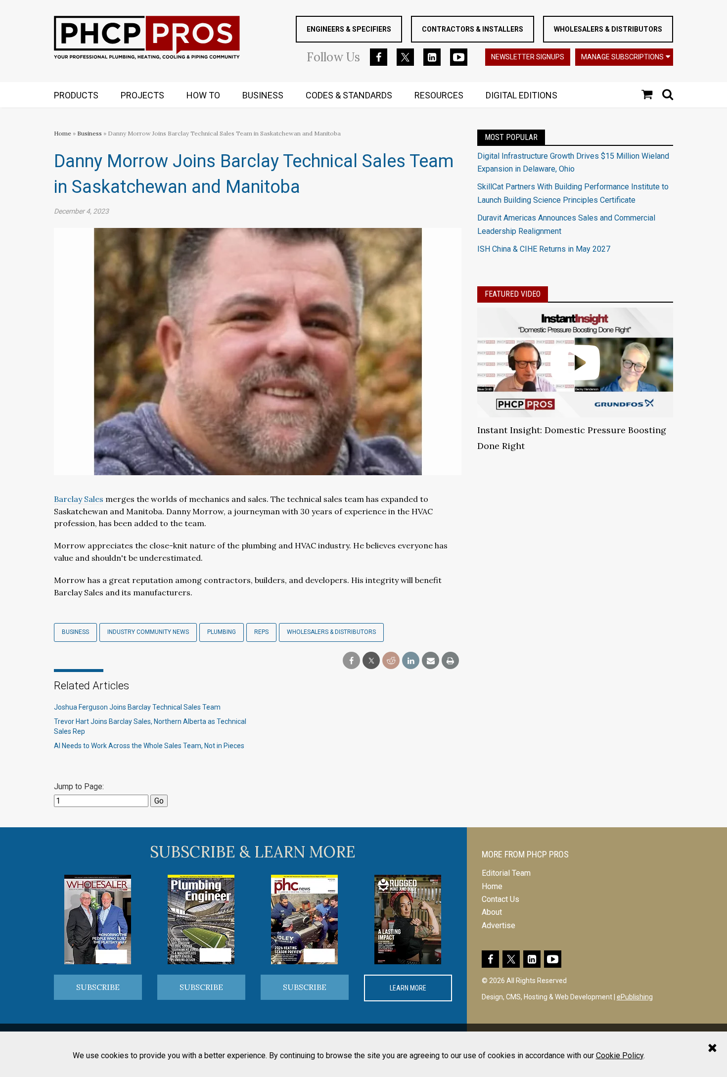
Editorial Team (506, 873)
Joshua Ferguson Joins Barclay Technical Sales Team (137, 707)
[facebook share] (351, 661)
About (492, 912)
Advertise (498, 925)
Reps (261, 631)
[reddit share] (391, 661)
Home (62, 133)
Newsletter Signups (527, 57)
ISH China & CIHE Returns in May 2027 (543, 249)
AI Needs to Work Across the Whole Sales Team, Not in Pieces (149, 746)
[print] (450, 661)
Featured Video (513, 294)
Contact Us (500, 899)
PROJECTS (142, 95)
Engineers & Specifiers (349, 29)
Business (90, 133)
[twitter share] (371, 661)
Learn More (408, 988)
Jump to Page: (79, 786)
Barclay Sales (78, 499)
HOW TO (203, 95)
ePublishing (635, 997)
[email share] (430, 661)
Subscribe (98, 987)
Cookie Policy (619, 1055)
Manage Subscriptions (622, 57)
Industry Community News (148, 631)
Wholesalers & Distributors (608, 29)
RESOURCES (438, 95)
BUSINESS (262, 95)
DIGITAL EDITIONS (521, 95)
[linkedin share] (410, 661)
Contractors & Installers (472, 29)
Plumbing (221, 631)
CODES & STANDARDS (349, 95)
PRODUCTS (76, 95)
